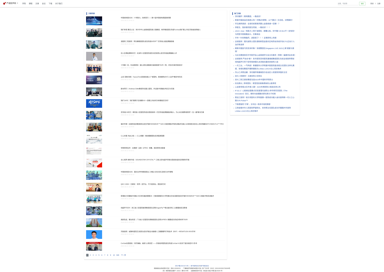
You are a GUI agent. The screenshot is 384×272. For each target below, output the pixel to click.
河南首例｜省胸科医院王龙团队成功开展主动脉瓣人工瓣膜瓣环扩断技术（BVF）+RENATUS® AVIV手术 (158, 231)
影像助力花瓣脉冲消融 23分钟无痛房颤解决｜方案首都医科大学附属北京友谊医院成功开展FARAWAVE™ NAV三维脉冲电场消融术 (167, 196)
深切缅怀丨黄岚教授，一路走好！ (248, 16)
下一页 (123, 255)
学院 (24, 4)
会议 (44, 4)
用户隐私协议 (204, 266)
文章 (37, 4)
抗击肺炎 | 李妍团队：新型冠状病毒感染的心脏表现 (255, 83)
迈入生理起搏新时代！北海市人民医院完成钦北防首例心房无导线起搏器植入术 (149, 53)
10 (114, 255)
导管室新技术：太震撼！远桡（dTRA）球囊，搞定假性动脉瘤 (143, 148)
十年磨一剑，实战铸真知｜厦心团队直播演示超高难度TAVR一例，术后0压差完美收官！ (152, 65)
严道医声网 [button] (11, 3)
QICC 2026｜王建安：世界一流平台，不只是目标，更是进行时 (143, 184)
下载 (50, 4)
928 (117, 255)
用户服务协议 (195, 266)
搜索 (362, 3)
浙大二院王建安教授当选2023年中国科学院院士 (254, 80)
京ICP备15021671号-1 (182, 266)
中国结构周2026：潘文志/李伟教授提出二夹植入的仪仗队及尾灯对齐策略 (147, 172)
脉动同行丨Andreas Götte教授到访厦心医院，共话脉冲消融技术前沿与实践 (147, 89)
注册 (378, 3)
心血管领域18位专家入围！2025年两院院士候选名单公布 (258, 87)
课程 (30, 4)
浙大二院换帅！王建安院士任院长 (248, 76)
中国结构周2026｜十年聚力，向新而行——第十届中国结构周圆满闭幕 (146, 18)
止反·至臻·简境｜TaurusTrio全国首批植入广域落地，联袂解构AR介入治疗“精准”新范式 (151, 77)
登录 (372, 3)
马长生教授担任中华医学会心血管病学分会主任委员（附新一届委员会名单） (265, 55)
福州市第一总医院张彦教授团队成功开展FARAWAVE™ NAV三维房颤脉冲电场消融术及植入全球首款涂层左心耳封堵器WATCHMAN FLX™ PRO (172, 124)
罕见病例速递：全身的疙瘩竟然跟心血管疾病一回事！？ (257, 24)
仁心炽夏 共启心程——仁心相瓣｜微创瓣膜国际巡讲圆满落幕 (142, 136)
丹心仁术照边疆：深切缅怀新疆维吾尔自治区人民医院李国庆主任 (261, 72)
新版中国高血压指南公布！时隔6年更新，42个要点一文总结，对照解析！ (264, 20)
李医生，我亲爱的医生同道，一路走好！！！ (253, 27)
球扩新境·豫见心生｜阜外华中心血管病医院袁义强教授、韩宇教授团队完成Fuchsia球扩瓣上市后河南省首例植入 (161, 30)
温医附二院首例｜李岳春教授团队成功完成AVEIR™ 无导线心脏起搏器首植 (147, 41)
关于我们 (58, 4)
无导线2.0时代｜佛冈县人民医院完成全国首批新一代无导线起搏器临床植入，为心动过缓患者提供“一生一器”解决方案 (162, 112)
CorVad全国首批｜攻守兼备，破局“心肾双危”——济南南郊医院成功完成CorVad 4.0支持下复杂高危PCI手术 (159, 243)
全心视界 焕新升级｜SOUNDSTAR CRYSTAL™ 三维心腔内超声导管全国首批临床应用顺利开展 (155, 160)
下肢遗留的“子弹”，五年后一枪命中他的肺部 (252, 104)
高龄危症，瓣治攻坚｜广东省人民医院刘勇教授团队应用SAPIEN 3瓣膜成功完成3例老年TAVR (154, 219)
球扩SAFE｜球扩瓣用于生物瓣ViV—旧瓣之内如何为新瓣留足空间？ (145, 100)
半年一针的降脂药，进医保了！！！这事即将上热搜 (255, 38)
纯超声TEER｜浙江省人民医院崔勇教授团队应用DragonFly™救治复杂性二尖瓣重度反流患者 (154, 208)
